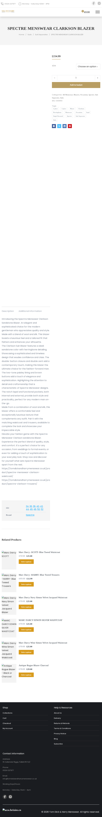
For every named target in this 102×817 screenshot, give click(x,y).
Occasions (84, 95)
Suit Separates (41, 34)
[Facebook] (54, 126)
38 (34, 506)
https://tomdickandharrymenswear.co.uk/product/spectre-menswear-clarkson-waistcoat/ (26, 472)
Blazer (72, 108)
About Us (58, 713)
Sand (87, 112)
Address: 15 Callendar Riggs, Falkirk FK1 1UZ (16, 760)
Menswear (68, 112)
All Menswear (68, 95)
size (54, 65)
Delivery (57, 718)
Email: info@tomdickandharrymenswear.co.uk (20, 777)
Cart (4, 718)
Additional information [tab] (30, 311)
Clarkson (81, 108)
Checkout (7, 723)
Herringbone (57, 112)
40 (37, 506)
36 (30, 506)
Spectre (91, 95)
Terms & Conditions (62, 728)
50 (38, 509)
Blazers (76, 95)
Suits (30, 34)
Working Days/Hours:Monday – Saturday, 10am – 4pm (17, 787)
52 (42, 509)
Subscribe (58, 744)
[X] (59, 126)
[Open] (97, 12)
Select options (26, 562)
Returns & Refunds (62, 723)
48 (34, 509)
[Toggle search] (92, 12)
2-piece (55, 108)
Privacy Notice (60, 733)
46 (31, 509)
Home (21, 34)
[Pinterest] (70, 126)
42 (41, 506)
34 (27, 506)
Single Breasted (58, 116)
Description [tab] (8, 311)
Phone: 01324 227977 (8, 768)
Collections (7, 713)
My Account (8, 728)
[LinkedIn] (65, 126)
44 (27, 509)
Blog (56, 739)
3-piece (64, 108)
